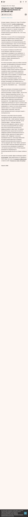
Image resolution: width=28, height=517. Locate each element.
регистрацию (4, 157)
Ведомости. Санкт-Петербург (17, 160)
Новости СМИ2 (4, 165)
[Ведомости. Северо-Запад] (4, 2)
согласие (15, 512)
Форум (13, 5)
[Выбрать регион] (23, 1)
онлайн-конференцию (17, 24)
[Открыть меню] (26, 2)
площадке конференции (20, 159)
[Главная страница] (1, 1)
